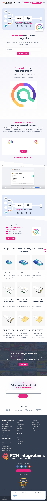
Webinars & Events (35, 430)
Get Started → (11, 238)
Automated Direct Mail (7, 422)
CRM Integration (20, 422)
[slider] (17, 187)
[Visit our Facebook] (21, 466)
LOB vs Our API (5, 435)
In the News (19, 443)
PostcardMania (9, 497)
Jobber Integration (6, 446)
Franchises (19, 426)
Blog (33, 428)
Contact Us (19, 435)
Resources (34, 420)
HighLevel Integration (6, 440)
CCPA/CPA (4, 499)
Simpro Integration (6, 450)
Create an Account (36, 424)
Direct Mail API (5, 424)
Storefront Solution (6, 430)
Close (15, 496)
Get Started (23, 396)
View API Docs (26, 2)
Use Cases (20, 420)
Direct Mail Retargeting (7, 426)
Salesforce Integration (7, 442)
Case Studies (20, 441)
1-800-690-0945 (37, 2)
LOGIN (19, 2)
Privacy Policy (26, 493)
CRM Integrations (7, 438)
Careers (18, 439)
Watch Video (23, 364)
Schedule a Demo (23, 53)
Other (18, 430)
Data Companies (20, 424)
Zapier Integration (6, 432)
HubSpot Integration (6, 448)
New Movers (4, 428)
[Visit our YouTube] (29, 466)
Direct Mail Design (6, 433)
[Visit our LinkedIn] (25, 466)
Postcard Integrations (8, 420)
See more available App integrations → (23, 157)
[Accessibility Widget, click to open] (45, 250)
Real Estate (19, 428)
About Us (19, 433)
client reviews (27, 463)
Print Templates (35, 426)
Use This (23, 151)
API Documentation (36, 422)
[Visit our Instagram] (17, 466)
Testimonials (19, 437)
